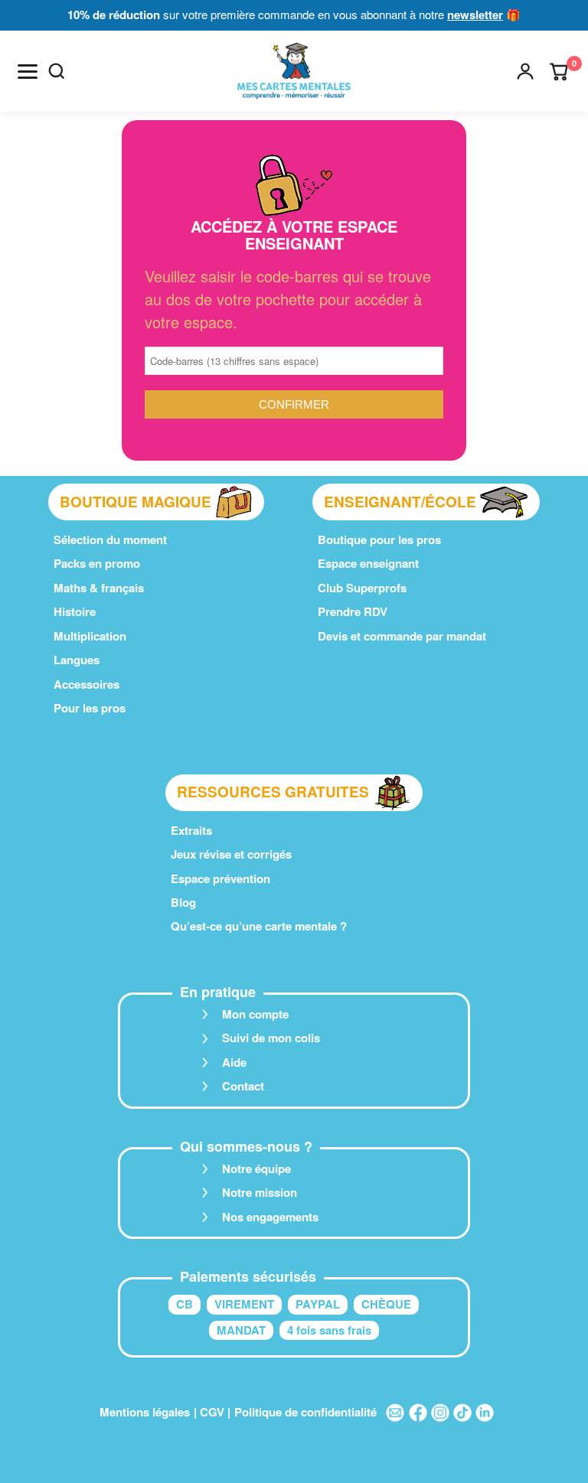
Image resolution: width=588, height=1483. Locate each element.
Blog (183, 902)
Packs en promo (97, 563)
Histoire (75, 611)
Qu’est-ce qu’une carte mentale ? (259, 926)
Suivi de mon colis (271, 1037)
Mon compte (255, 1014)
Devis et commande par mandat (402, 635)
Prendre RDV (352, 611)
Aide (234, 1062)
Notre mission (259, 1192)
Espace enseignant (368, 563)
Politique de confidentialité (305, 1411)
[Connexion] (525, 71)
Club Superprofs (362, 587)
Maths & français (99, 587)
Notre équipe (256, 1168)
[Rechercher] (57, 71)
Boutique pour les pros (379, 539)
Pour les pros (90, 707)
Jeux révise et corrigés (231, 854)
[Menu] (27, 71)
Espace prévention (220, 878)
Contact (243, 1085)
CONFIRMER (294, 404)
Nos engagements (270, 1216)
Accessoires (86, 684)
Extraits (191, 830)
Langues (77, 659)
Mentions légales (145, 1411)
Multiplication (90, 635)
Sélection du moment (110, 539)
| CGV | (212, 1411)
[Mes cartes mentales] (294, 71)
